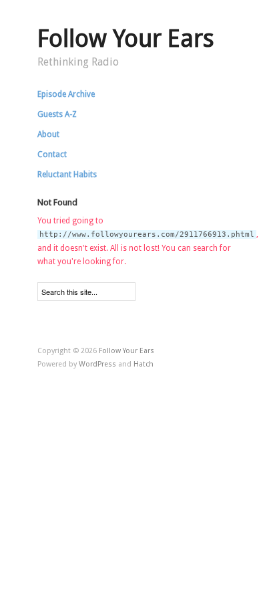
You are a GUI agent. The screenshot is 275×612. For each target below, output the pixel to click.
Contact (52, 154)
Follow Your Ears (125, 38)
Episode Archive (66, 94)
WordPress (97, 364)
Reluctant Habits (67, 175)
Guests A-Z (57, 114)
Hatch (143, 364)
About (48, 134)
